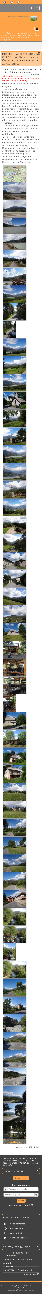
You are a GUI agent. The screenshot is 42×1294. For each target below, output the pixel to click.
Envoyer (21, 1201)
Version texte (16, 1233)
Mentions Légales (18, 1238)
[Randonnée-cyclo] (21, 18)
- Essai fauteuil (25, 1270)
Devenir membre (21, 1178)
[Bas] (19, 2)
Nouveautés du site (21, 1246)
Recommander (16, 1228)
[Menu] (37, 8)
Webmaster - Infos (21, 1217)
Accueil (21, 33)
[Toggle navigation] (36, 29)
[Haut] (5, 2)
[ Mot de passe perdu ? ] (21, 1205)
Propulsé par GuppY (9, 1286)
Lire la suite (30, 1274)
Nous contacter (17, 1224)
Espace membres (21, 1171)
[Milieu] (11, 2)
